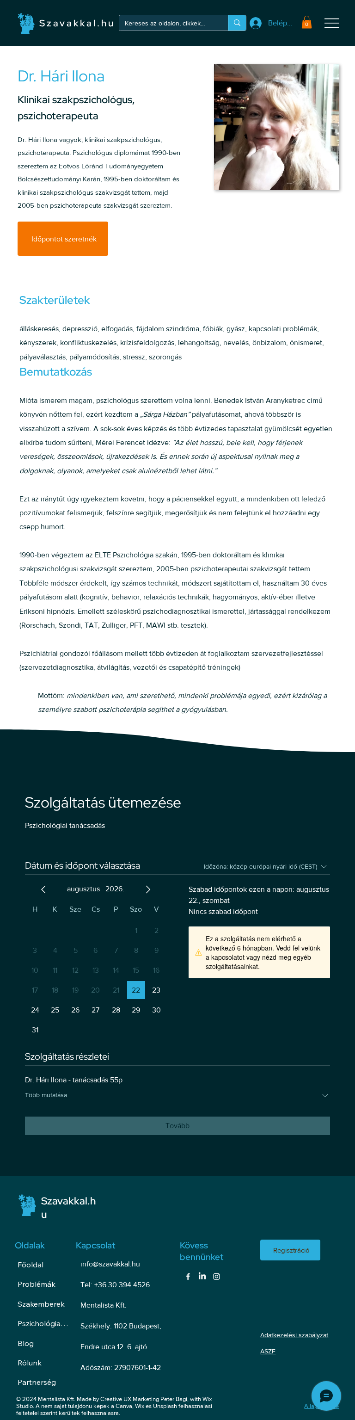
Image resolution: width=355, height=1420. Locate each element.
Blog (26, 1343)
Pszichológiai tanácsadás (43, 1323)
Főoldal (30, 1264)
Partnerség (37, 1382)
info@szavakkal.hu (110, 1264)
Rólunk (30, 1362)
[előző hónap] (43, 889)
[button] (306, 22)
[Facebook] (188, 1276)
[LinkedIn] (202, 1276)
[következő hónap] (147, 889)
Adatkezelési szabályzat (294, 1335)
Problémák (36, 1284)
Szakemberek (41, 1304)
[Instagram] (216, 1276)
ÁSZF (267, 1351)
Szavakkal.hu (77, 23)
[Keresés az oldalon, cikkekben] (237, 23)
